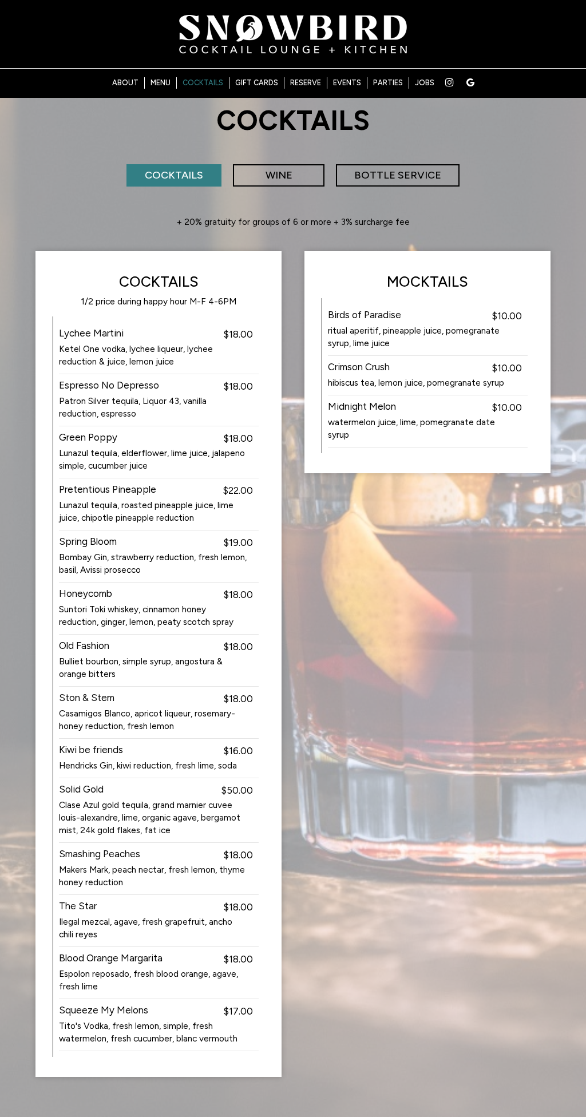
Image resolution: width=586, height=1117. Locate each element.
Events (347, 82)
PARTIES (388, 82)
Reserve (305, 82)
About (125, 82)
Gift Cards (256, 82)
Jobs (424, 82)
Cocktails (203, 82)
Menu (161, 82)
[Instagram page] (449, 82)
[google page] (470, 82)
